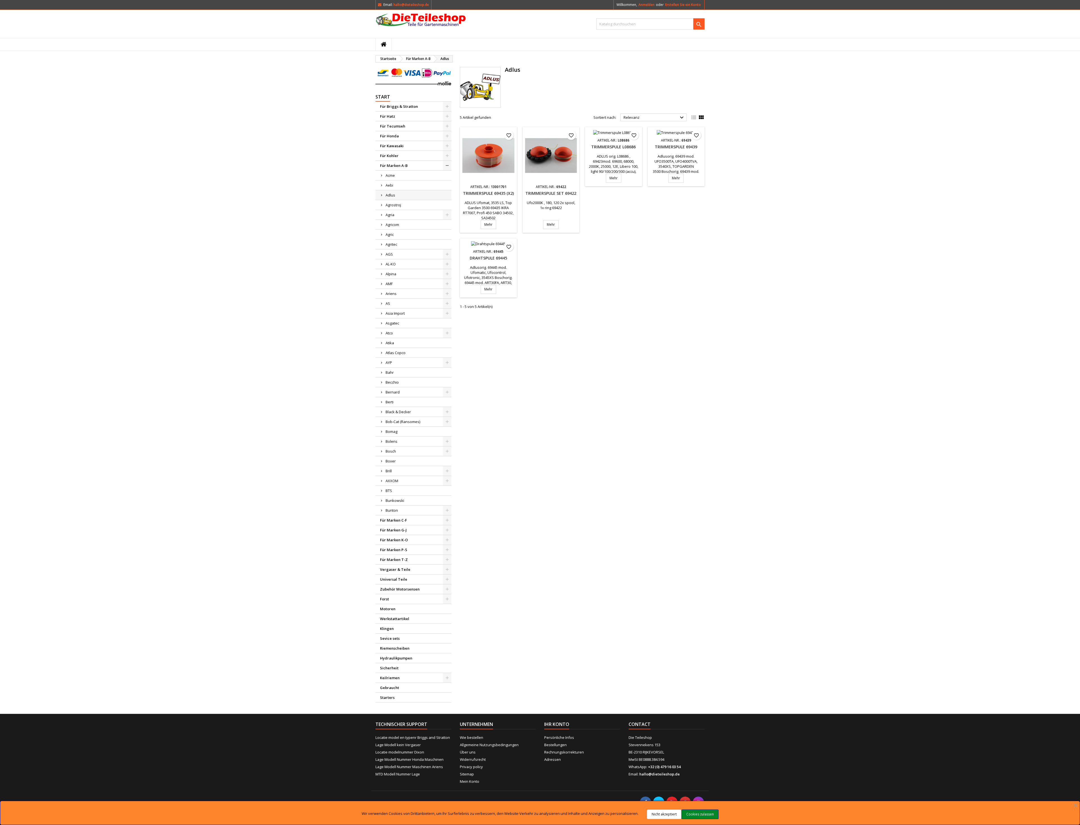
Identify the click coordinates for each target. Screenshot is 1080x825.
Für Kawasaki (392, 145)
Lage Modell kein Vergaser (398, 744)
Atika (390, 342)
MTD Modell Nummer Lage (397, 774)
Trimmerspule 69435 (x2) (488, 193)
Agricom (392, 224)
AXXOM (392, 480)
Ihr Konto (556, 724)
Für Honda (389, 135)
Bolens (391, 441)
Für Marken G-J (393, 530)
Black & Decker (398, 411)
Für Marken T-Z (394, 559)
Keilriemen (390, 677)
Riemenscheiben (395, 648)
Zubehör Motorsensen (400, 589)
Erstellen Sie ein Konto (683, 4)
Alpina (391, 273)
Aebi (389, 185)
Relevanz (654, 117)
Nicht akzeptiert (664, 814)
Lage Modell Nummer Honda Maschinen (409, 759)
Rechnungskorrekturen (564, 752)
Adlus (390, 195)
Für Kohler (389, 155)
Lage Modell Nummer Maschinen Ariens (409, 766)
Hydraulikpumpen (396, 658)
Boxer (391, 461)
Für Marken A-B (394, 165)
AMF (389, 283)
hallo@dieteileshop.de (411, 4)
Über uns (468, 752)
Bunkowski (395, 500)
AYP (389, 362)
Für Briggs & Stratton (399, 106)
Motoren (387, 608)
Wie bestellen (471, 737)
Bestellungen (555, 744)
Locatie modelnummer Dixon (399, 752)
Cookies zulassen (700, 814)
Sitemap (467, 774)
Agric (390, 234)
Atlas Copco (396, 352)
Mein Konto (469, 781)
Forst (384, 599)
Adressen (552, 759)
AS (388, 303)
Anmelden (646, 4)
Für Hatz (387, 116)
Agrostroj (393, 204)
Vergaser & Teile (395, 569)
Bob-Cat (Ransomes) (403, 421)
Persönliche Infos (559, 737)
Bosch (391, 451)
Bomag (391, 431)
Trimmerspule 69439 (676, 146)
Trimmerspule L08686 (613, 146)
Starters (387, 697)
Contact (640, 724)
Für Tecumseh (392, 126)
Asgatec (392, 323)
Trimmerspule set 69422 (550, 193)
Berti (389, 401)
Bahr (390, 372)
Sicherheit (389, 667)
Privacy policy (471, 766)
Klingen (387, 628)
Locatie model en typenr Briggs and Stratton (412, 737)
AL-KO (391, 264)
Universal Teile (393, 579)
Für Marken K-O (394, 539)
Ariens (391, 293)
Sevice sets (390, 638)
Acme (390, 175)
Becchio (392, 382)
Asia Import (395, 313)
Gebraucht (389, 687)
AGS (389, 254)
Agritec (391, 244)
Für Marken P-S (393, 549)
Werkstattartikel (394, 618)
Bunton (392, 510)
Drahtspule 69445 (488, 258)
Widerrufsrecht (473, 759)
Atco (389, 333)
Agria (390, 214)
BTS (389, 490)
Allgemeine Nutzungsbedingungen (489, 744)
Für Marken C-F (393, 520)
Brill (389, 470)
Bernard (393, 392)
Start (382, 97)
